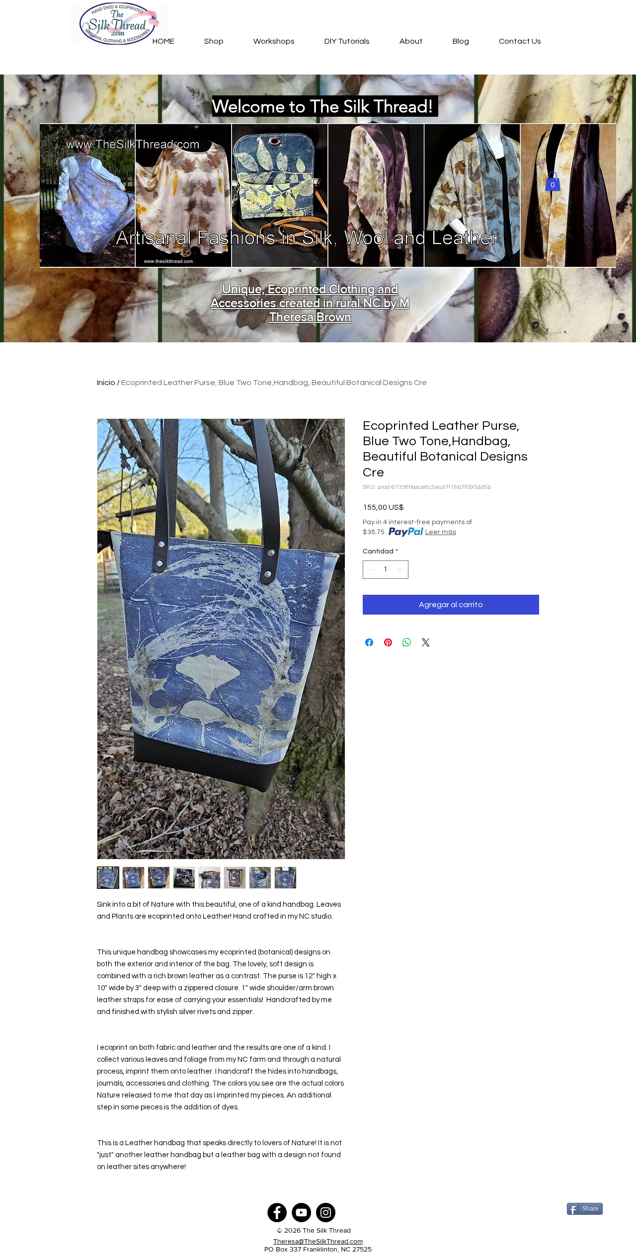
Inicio (106, 383)
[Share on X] (426, 642)
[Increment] (401, 569)
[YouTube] (301, 1212)
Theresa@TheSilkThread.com (318, 1241)
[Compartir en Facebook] (369, 642)
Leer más (440, 532)
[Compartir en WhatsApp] (407, 642)
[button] (553, 181)
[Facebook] (277, 1212)
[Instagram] (325, 1212)
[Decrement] (370, 569)
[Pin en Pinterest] (388, 642)
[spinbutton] (386, 569)
